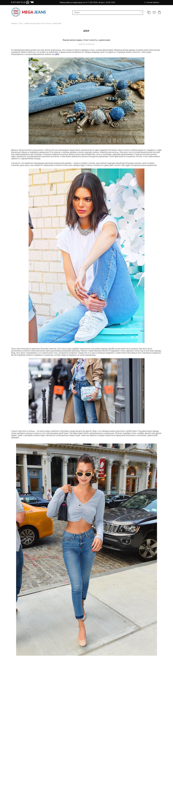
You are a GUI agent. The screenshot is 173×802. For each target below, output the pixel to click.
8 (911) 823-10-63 (18, 2)
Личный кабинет (152, 2)
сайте (56, 54)
